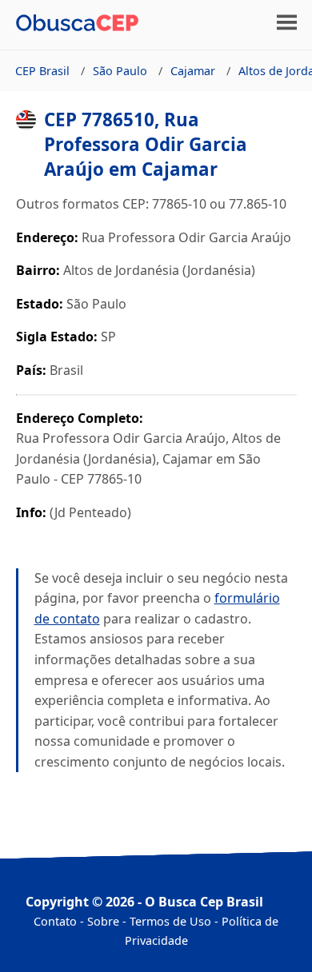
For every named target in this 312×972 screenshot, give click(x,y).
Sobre (103, 921)
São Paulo (120, 70)
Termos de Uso (170, 921)
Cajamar (192, 70)
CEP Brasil (42, 70)
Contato (55, 921)
